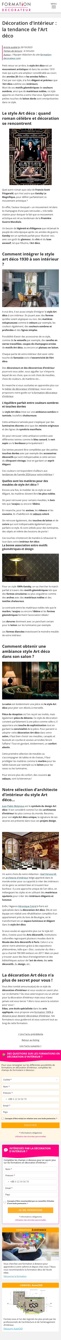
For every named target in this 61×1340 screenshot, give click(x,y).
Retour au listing (30, 1040)
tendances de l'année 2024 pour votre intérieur (27, 474)
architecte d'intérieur (17, 877)
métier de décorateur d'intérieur (22, 389)
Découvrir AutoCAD (13, 1328)
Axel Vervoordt (48, 874)
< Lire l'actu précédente (30, 1034)
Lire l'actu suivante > (30, 1046)
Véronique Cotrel (27, 906)
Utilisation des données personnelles (30, 1136)
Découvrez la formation (15, 1276)
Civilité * (7, 1079)
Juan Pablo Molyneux (13, 806)
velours (37, 514)
